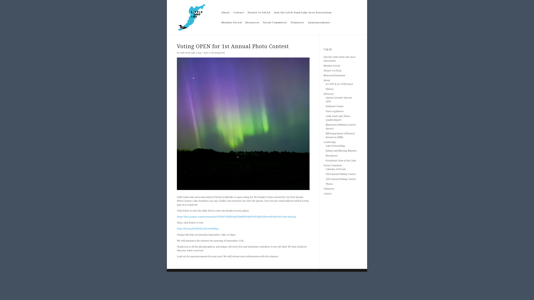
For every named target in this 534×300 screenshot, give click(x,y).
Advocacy (329, 93)
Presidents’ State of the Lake (341, 160)
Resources (252, 23)
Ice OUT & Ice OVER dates (339, 84)
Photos (329, 183)
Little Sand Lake (187, 52)
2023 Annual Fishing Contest (341, 179)
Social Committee (275, 23)
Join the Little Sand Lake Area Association (303, 13)
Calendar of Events (336, 169)
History (330, 89)
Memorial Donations (334, 75)
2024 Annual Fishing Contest (341, 174)
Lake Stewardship (335, 145)
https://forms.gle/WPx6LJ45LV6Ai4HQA (198, 228)
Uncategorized (218, 52)
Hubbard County (334, 106)
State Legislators (334, 111)
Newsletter (332, 155)
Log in (328, 49)
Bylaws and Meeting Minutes (341, 150)
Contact (238, 13)
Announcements (319, 23)
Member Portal (231, 23)
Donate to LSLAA (259, 13)
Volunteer (297, 23)
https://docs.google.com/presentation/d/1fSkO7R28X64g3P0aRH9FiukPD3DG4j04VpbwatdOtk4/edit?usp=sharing (236, 216)
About (225, 13)
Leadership (330, 142)
